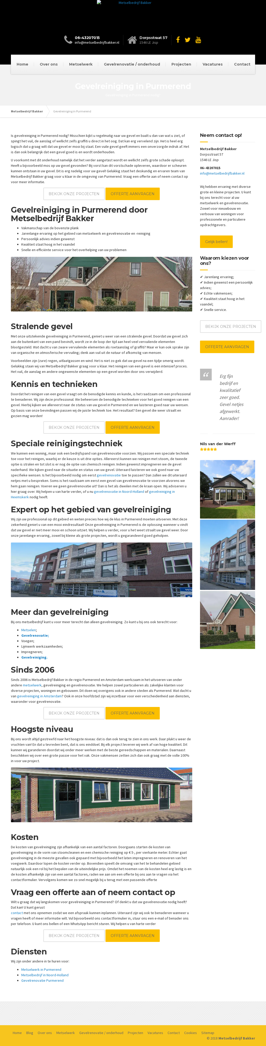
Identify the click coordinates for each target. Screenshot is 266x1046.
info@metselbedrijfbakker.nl (97, 42)
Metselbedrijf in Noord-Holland (45, 975)
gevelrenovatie (109, 475)
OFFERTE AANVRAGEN (133, 194)
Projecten (181, 64)
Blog (29, 1032)
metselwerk (32, 685)
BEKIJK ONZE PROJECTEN (74, 194)
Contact (242, 64)
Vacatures (213, 64)
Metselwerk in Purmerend (41, 969)
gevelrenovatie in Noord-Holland (119, 491)
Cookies (190, 1032)
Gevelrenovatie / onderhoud (132, 64)
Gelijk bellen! (216, 241)
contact (17, 912)
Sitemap (207, 1032)
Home (22, 64)
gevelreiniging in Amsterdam (39, 696)
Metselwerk (80, 64)
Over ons (49, 64)
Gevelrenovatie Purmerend (42, 980)
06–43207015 (87, 37)
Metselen (28, 630)
